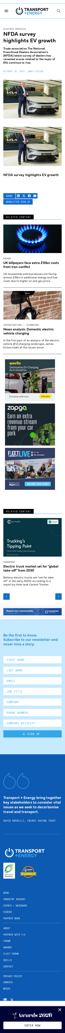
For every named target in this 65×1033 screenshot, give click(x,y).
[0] (30, 400)
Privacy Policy (12, 976)
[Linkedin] (5, 1000)
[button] (18, 196)
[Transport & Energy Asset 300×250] (30, 488)
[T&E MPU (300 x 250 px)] (30, 444)
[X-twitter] (12, 1000)
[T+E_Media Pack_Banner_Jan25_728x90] (32, 614)
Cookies (8, 982)
